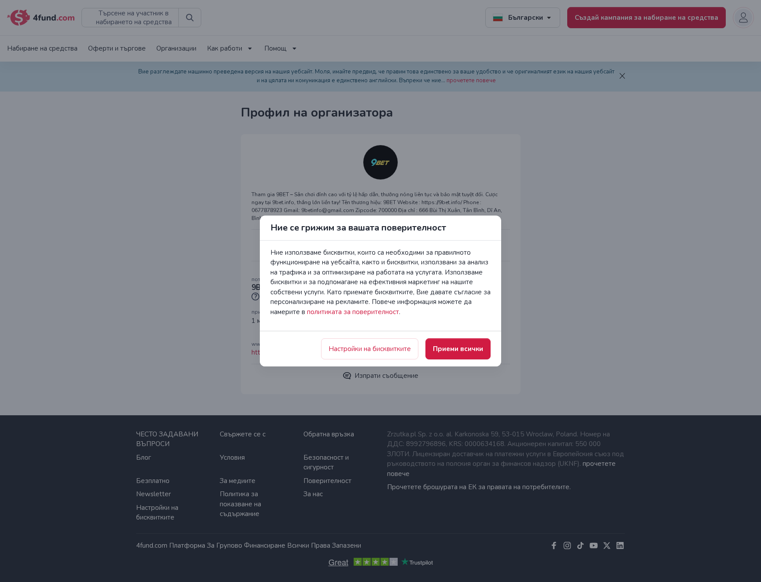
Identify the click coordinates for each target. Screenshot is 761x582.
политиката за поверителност (353, 311)
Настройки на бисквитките (370, 348)
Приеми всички (458, 348)
